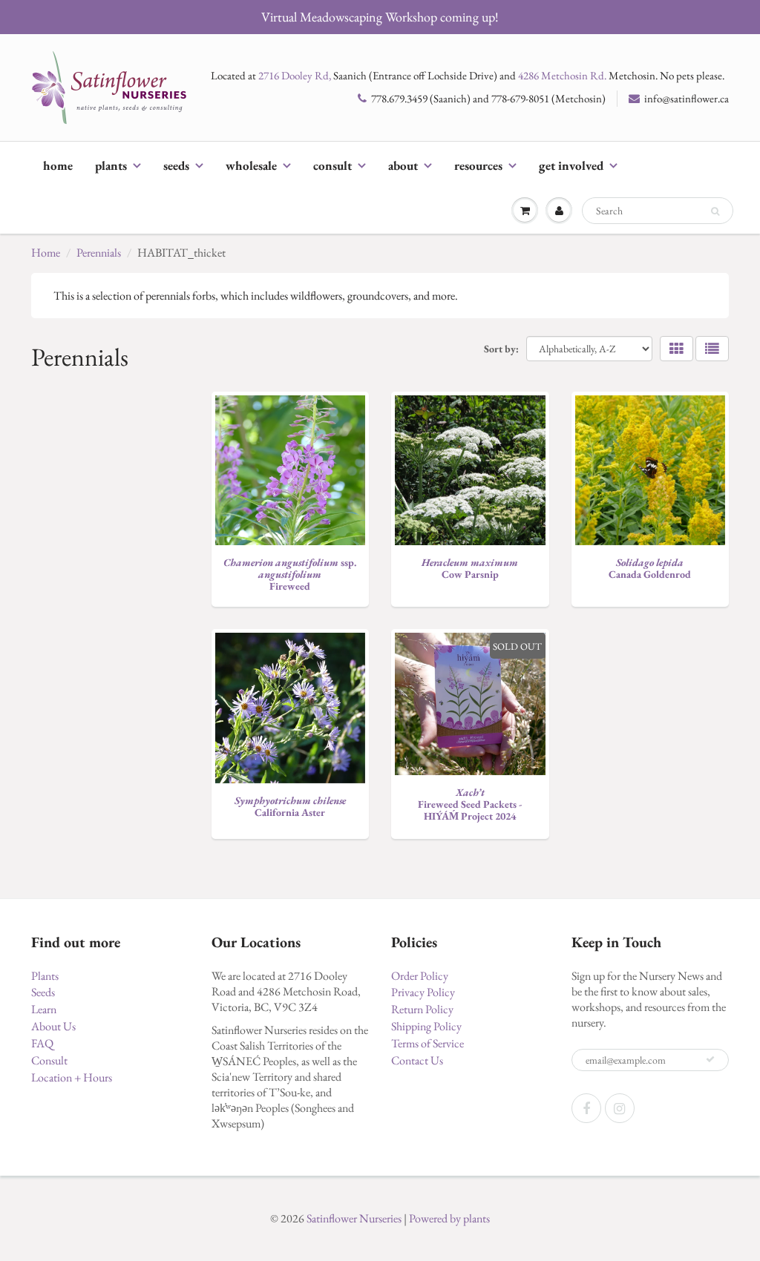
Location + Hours (71, 1077)
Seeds (176, 165)
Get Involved (571, 165)
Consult (332, 165)
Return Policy (422, 1009)
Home (58, 165)
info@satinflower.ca (686, 98)
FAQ (42, 1043)
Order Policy (419, 976)
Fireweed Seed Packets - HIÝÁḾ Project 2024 (470, 804)
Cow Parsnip (470, 568)
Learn (43, 1009)
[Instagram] (620, 1108)
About (403, 165)
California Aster (290, 806)
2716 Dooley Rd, (294, 75)
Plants (111, 165)
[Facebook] (586, 1108)
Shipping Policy (426, 1026)
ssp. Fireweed (289, 574)
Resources (478, 165)
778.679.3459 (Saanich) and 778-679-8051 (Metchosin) (488, 98)
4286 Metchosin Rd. (562, 75)
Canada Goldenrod (650, 568)
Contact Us (417, 1060)
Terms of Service (427, 1043)
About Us (53, 1026)
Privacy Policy (423, 992)
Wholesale (251, 165)
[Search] (715, 211)
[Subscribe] (710, 1059)
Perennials (98, 252)
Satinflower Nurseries (354, 1218)
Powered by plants (449, 1218)
